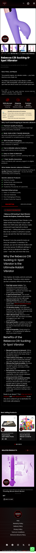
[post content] (9, 423)
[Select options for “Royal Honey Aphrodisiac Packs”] (14, 418)
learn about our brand (19, 396)
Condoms (27, 433)
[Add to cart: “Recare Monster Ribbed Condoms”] (32, 418)
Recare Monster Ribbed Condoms (25, 436)
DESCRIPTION (9, 204)
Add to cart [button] (9, 499)
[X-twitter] (23, 545)
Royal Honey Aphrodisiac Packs (8, 436)
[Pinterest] (12, 545)
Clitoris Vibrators (12, 489)
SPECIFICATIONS (26, 204)
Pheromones (10, 433)
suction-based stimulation (22, 304)
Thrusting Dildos (29, 489)
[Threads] (29, 545)
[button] (23, 3)
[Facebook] (7, 545)
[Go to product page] (18, 471)
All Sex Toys (4, 433)
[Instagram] (18, 545)
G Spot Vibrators (21, 489)
